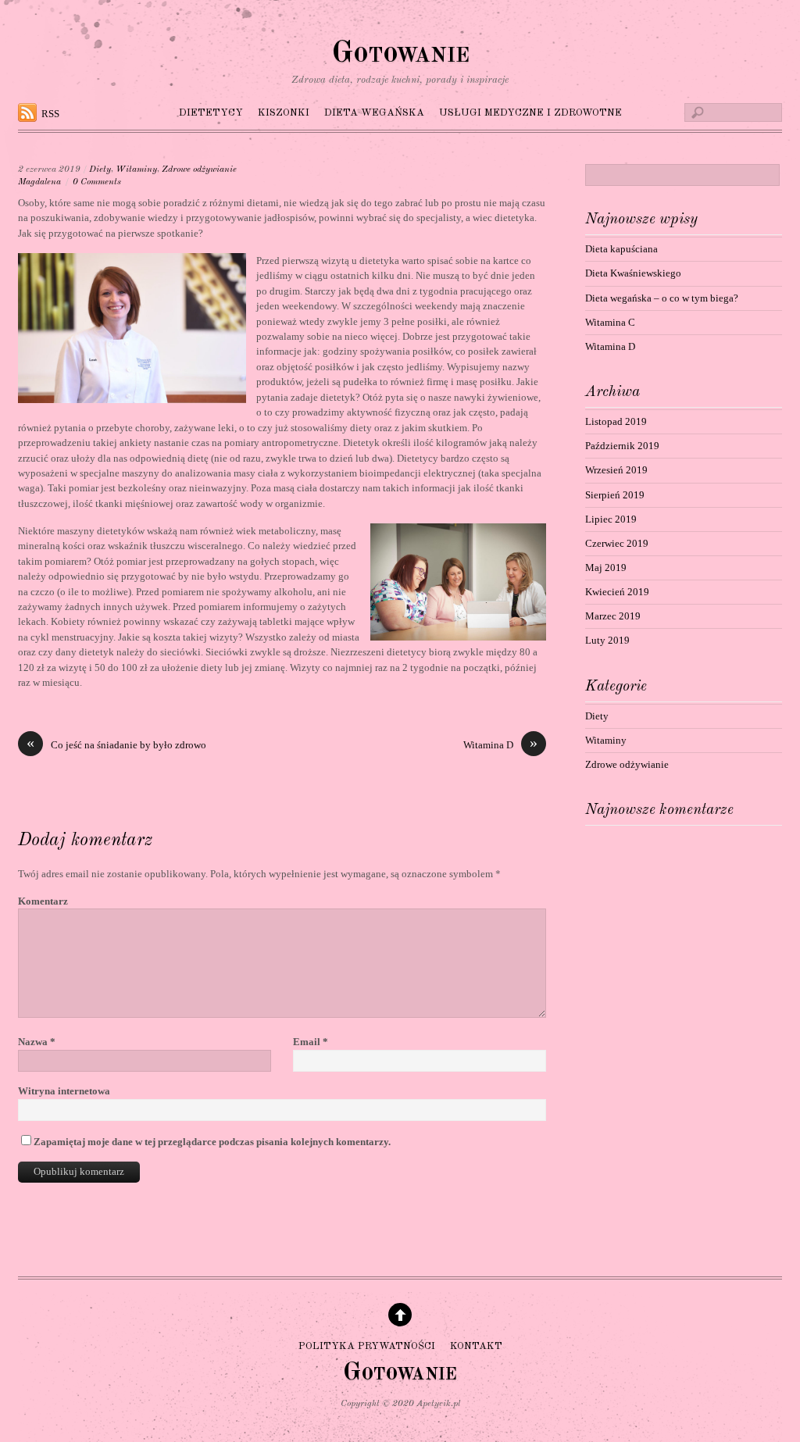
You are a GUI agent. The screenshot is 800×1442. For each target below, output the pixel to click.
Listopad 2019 (616, 421)
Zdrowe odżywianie (199, 169)
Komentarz (43, 901)
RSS (50, 114)
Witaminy (136, 169)
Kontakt (476, 1345)
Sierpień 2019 (615, 495)
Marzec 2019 (613, 616)
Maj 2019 (606, 567)
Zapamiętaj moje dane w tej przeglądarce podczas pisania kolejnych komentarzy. (212, 1142)
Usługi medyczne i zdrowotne (530, 113)
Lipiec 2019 (611, 519)
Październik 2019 (622, 446)
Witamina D (500, 744)
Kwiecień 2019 (617, 592)
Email (310, 1042)
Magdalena (39, 182)
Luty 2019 (607, 640)
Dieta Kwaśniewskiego (633, 273)
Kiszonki (283, 113)
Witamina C (610, 322)
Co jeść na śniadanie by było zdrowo (116, 744)
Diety (100, 169)
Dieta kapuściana (621, 249)
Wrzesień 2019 (616, 470)
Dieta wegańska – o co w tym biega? (661, 298)
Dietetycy (211, 113)
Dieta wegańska (374, 113)
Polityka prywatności (366, 1345)
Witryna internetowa (64, 1091)
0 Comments (97, 182)
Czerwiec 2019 (616, 543)
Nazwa (36, 1042)
